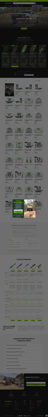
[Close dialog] (34, 200)
